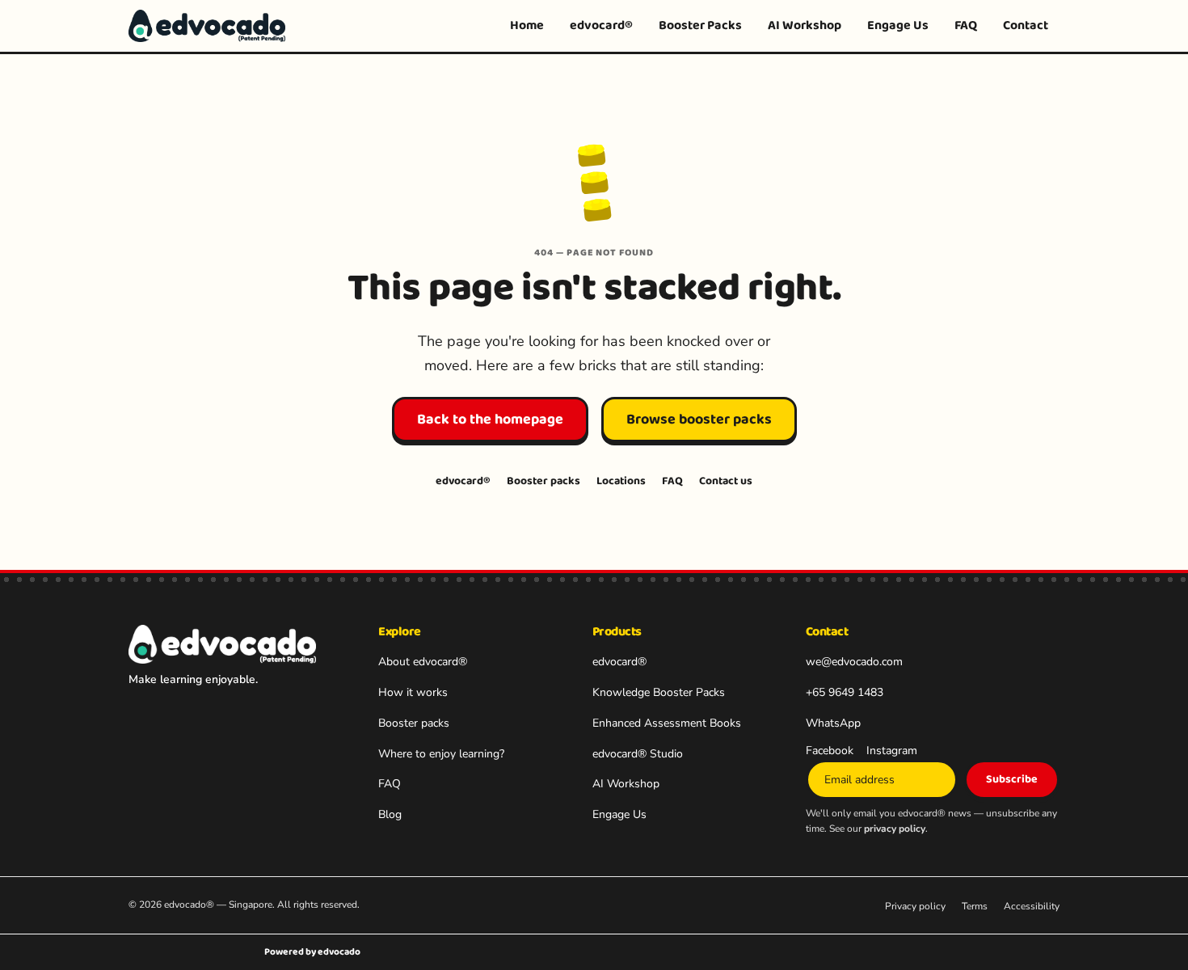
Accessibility (1032, 906)
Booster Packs (700, 25)
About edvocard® (422, 661)
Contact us (725, 481)
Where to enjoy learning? (441, 753)
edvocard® (601, 25)
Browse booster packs (699, 419)
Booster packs (543, 481)
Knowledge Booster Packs (658, 692)
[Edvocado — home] (206, 26)
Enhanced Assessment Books (666, 723)
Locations (621, 481)
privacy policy (894, 828)
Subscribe (1012, 779)
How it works (413, 692)
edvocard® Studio (637, 753)
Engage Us (898, 25)
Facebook (829, 750)
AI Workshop (804, 25)
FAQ (965, 25)
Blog (390, 814)
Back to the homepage (490, 419)
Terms (975, 906)
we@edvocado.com (854, 661)
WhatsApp (833, 723)
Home (527, 25)
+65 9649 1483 (844, 692)
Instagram (891, 750)
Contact (1025, 25)
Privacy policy (915, 906)
